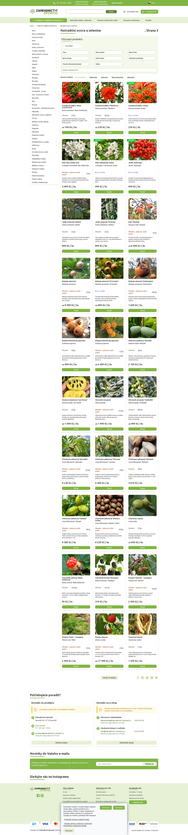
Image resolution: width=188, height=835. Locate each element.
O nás (65, 792)
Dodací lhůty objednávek (72, 798)
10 (156, 678)
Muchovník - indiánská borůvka (43, 108)
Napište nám (138, 802)
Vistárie (34, 138)
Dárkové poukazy (38, 176)
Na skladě (69, 46)
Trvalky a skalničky (38, 51)
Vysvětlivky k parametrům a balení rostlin (75, 803)
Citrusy (34, 118)
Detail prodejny (61, 743)
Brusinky (35, 81)
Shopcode (155, 830)
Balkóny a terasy (38, 165)
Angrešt (34, 64)
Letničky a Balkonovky (40, 182)
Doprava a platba (69, 795)
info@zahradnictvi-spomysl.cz (112, 731)
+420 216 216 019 (81, 2)
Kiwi (33, 101)
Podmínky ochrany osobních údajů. (76, 819)
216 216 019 (40, 726)
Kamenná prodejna (136, 795)
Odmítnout (106, 808)
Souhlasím (119, 808)
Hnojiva (34, 172)
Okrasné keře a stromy (40, 54)
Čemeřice (35, 125)
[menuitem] (48, 20)
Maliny (34, 71)
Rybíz (34, 68)
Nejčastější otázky (127, 743)
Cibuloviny (35, 44)
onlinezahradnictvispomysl (38, 795)
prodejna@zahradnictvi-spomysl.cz (49, 733)
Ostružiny (35, 74)
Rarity (34, 149)
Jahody (34, 61)
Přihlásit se (149, 764)
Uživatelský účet (132, 12)
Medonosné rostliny (39, 162)
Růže (33, 41)
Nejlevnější (93, 77)
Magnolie (35, 128)
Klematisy (35, 132)
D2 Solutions (147, 830)
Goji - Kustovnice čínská (40, 95)
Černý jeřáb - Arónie (39, 91)
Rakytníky (35, 111)
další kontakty (117, 3)
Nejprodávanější (117, 77)
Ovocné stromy (37, 37)
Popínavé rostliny (38, 135)
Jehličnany (35, 145)
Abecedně (130, 77)
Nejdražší (104, 77)
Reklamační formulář (136, 798)
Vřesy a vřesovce (38, 47)
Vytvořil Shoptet (137, 830)
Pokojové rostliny (38, 169)
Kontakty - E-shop (135, 792)
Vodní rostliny (37, 179)
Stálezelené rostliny (39, 159)
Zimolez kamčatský (39, 84)
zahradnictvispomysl (42, 795)
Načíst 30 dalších (109, 678)
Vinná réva (35, 88)
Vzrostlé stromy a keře (40, 152)
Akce (33, 30)
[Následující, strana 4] (152, 678)
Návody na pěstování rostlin (106, 801)
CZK (152, 3)
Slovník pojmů (101, 792)
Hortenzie (35, 57)
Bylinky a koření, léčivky (40, 122)
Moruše (34, 105)
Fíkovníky (35, 98)
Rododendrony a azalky (40, 142)
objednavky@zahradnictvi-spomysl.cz (115, 720)
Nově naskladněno (38, 34)
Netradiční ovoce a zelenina (41, 115)
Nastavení (68, 831)
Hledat (111, 12)
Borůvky (35, 78)
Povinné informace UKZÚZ (105, 795)
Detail (76, 133)
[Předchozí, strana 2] (143, 678)
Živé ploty (35, 155)
